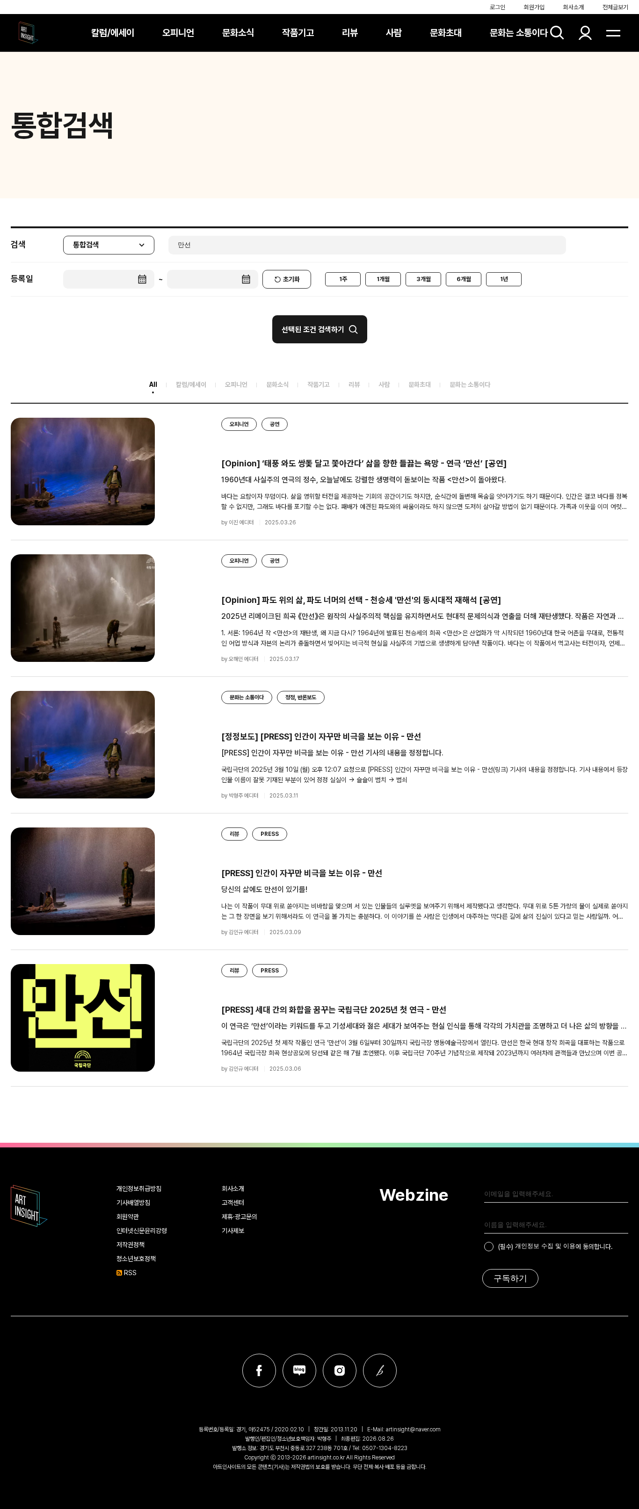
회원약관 (127, 1216)
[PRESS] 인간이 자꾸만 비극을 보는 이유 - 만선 (302, 873)
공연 (274, 424)
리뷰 (350, 32)
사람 (394, 32)
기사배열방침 (133, 1202)
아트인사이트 (28, 33)
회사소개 (573, 7)
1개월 (383, 279)
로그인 (497, 7)
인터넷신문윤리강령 (141, 1230)
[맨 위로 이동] (614, 1118)
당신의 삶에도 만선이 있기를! (264, 889)
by (237, 522)
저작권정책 (130, 1244)
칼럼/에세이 (112, 32)
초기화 (291, 279)
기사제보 (233, 1230)
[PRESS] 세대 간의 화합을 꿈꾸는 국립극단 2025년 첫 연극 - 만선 (334, 1010)
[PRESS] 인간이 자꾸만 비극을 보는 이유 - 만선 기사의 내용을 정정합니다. (332, 752)
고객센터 (233, 1202)
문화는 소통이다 (519, 32)
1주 (343, 279)
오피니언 (178, 32)
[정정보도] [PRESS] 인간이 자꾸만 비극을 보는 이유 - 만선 (321, 736)
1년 (504, 279)
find (557, 32)
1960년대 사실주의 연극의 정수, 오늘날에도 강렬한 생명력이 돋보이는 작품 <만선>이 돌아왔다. (363, 479)
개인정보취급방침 (138, 1188)
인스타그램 (339, 1370)
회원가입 (534, 7)
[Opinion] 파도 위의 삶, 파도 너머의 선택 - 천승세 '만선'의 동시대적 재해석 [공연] (361, 600)
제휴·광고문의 (239, 1216)
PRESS (270, 834)
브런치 (380, 1370)
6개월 (464, 279)
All (153, 384)
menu (613, 32)
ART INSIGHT (29, 1206)
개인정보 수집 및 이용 (545, 1245)
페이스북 (259, 1370)
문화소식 (238, 32)
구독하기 (510, 1278)
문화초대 (446, 32)
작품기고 (298, 32)
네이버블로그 (299, 1370)
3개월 (423, 279)
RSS (130, 1273)
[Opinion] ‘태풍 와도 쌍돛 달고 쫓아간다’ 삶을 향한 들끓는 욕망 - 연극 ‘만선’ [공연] (364, 463)
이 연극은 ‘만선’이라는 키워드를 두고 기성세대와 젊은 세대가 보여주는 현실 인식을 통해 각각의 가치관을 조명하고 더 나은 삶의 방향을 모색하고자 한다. (424, 1026)
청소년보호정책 (136, 1258)
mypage (585, 32)
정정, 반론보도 (300, 697)
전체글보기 (615, 7)
